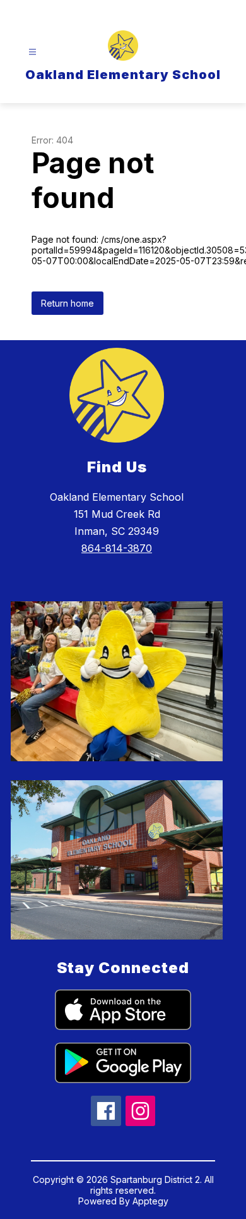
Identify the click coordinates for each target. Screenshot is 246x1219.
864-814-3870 (116, 548)
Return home (67, 303)
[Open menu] (32, 52)
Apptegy (150, 1201)
